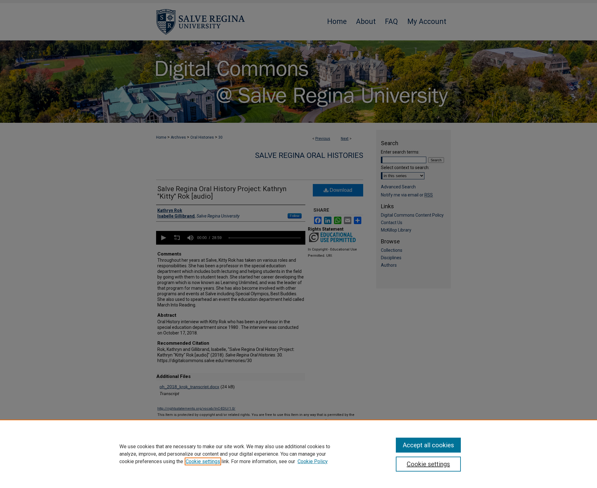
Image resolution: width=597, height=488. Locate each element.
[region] (298, 454)
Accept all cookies (428, 445)
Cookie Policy (313, 461)
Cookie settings (203, 461)
